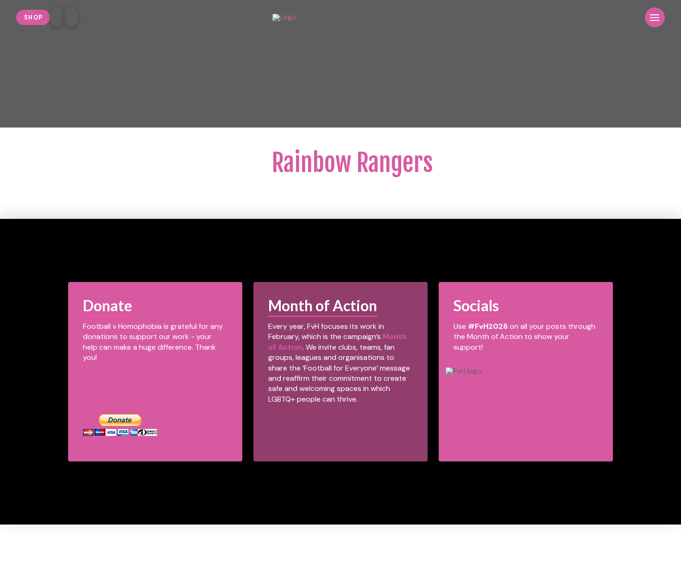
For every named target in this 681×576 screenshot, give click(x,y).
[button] (630, 17)
